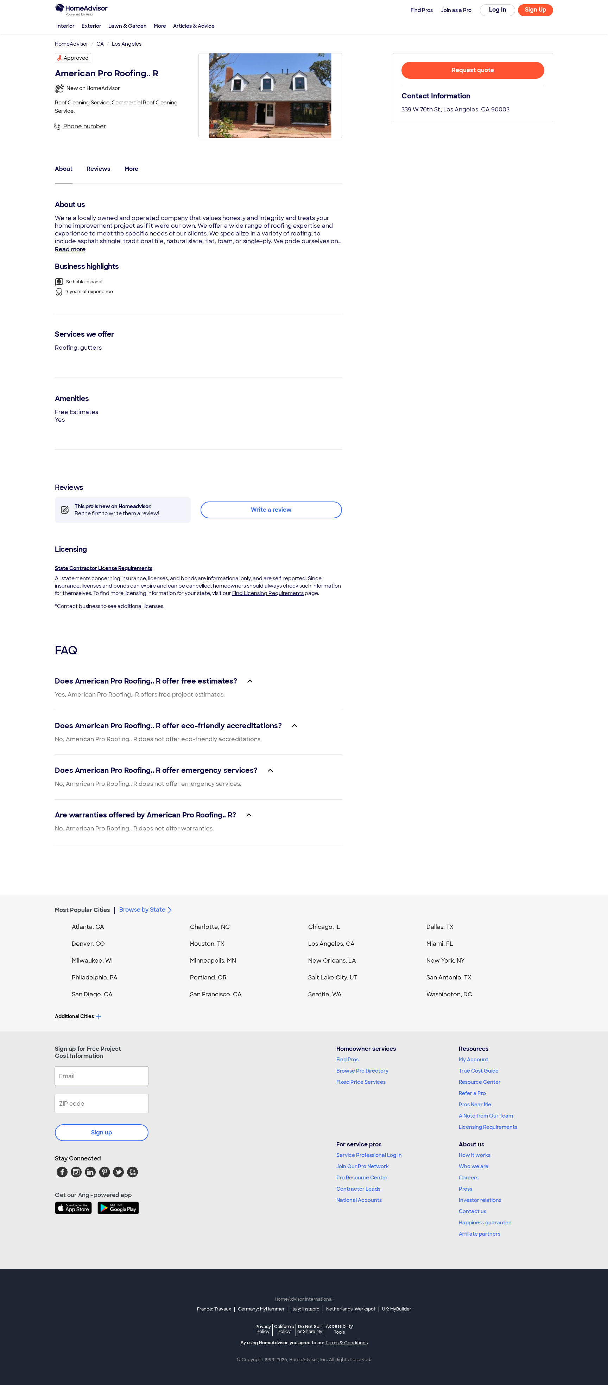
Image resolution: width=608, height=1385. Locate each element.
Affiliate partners (479, 1234)
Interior (65, 26)
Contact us (472, 1211)
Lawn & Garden (127, 26)
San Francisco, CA (216, 994)
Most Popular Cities (82, 910)
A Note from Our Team (486, 1116)
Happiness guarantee (485, 1222)
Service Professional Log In (369, 1155)
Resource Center (480, 1082)
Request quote (473, 70)
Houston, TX (207, 943)
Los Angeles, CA (331, 943)
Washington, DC (449, 994)
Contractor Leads (358, 1189)
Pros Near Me (475, 1104)
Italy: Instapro (305, 1309)
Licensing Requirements (488, 1127)
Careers (469, 1177)
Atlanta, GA (88, 927)
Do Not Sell (309, 1329)
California (284, 1329)
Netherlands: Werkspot (350, 1309)
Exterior (91, 26)
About (63, 169)
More (160, 26)
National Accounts (359, 1200)
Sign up (101, 1132)
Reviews (98, 169)
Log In (497, 9)
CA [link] (100, 44)
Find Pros (347, 1059)
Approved (76, 58)
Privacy (263, 1329)
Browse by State (142, 909)
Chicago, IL (324, 927)
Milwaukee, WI (92, 960)
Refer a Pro (472, 1093)
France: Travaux (214, 1309)
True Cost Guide (479, 1071)
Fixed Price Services (361, 1082)
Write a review (271, 509)
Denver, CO (88, 943)
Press (465, 1189)
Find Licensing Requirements (268, 593)
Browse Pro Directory (362, 1071)
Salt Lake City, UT (332, 977)
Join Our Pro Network (362, 1166)
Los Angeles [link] (126, 44)
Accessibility (339, 1329)
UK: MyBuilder (396, 1309)
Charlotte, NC (210, 927)
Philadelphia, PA (95, 977)
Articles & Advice (194, 26)
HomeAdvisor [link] (71, 44)
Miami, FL (439, 943)
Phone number (84, 126)
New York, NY (445, 960)
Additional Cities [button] (74, 1016)
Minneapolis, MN (213, 960)
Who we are (473, 1166)
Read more (70, 249)
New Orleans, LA (332, 960)
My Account (473, 1059)
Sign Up (535, 9)
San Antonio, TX (448, 977)
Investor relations (480, 1200)
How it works (474, 1155)
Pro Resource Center (362, 1177)
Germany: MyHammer (261, 1309)
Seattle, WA (325, 994)
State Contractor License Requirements (103, 568)
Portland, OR (208, 977)
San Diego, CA (92, 994)
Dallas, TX (440, 927)
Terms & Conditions (346, 1343)
